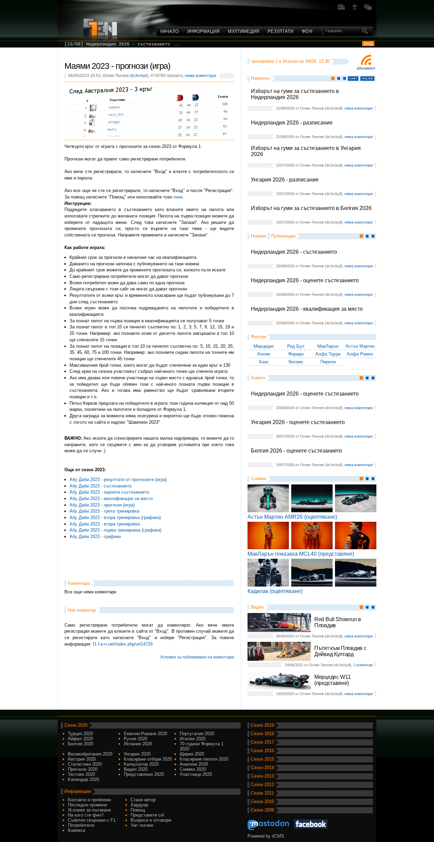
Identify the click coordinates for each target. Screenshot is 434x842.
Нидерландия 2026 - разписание (292, 123)
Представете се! (147, 815)
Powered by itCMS (266, 836)
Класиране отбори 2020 (148, 759)
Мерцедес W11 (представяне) (332, 680)
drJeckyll (139, 75)
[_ (67, 44)
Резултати (280, 31)
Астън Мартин (360, 346)
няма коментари (358, 108)
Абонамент (366, 68)
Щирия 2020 (192, 754)
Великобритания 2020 (90, 754)
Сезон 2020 (75, 725)
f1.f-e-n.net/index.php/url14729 (123, 644)
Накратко (260, 78)
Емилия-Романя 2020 (145, 733)
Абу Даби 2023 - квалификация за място (111, 498)
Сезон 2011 (262, 793)
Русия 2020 (135, 738)
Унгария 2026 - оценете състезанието (298, 422)
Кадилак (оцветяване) (275, 591)
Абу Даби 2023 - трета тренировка (104, 511)
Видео (257, 607)
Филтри (258, 336)
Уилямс (295, 361)
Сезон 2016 (262, 750)
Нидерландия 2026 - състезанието (294, 252)
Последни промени (87, 804)
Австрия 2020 (82, 759)
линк (178, 196)
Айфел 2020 (80, 738)
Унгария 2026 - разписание (285, 180)
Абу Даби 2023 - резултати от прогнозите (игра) (118, 479)
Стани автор (143, 799)
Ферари (295, 354)
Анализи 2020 (194, 764)
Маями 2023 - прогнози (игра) (117, 66)
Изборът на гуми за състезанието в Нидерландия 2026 (295, 94)
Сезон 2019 (262, 725)
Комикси (76, 830)
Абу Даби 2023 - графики (95, 536)
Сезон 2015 (262, 759)
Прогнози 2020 (82, 769)
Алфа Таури (327, 354)
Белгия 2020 (80, 743)
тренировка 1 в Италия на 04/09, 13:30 (290, 61)
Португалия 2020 (197, 733)
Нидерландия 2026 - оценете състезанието (305, 280)
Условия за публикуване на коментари (197, 657)
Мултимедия (243, 31)
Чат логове (142, 825)
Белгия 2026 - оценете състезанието (296, 451)
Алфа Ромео (360, 354)
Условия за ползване (89, 809)
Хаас (264, 361)
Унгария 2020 (137, 754)
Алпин (263, 354)
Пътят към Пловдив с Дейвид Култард (340, 651)
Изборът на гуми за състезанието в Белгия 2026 (311, 208)
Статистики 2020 (85, 764)
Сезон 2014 (262, 767)
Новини (258, 235)
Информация (203, 31)
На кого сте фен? (85, 815)
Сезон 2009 (262, 809)
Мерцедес (264, 346)
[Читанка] (368, 9)
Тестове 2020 (81, 774)
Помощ (138, 809)
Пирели (328, 361)
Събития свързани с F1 (92, 820)
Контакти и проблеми (89, 799)
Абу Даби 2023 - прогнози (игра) (102, 505)
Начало (169, 31)
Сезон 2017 (262, 742)
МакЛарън (327, 346)
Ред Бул (295, 346)
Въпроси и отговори (151, 820)
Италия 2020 (192, 738)
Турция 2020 (80, 733)
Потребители (81, 825)
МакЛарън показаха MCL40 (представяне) (301, 554)
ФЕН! (307, 31)
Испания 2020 (138, 743)
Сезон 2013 (262, 776)
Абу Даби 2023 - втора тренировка (105, 524)
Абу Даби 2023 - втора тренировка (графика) (115, 517)
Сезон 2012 (262, 784)
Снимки (258, 478)
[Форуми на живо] (341, 9)
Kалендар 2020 (83, 779)
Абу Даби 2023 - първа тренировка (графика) (115, 530)
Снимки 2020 (193, 769)
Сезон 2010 (262, 801)
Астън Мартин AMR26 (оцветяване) (292, 517)
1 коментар (363, 665)
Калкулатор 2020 (141, 764)
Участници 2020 (196, 774)
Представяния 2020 (144, 774)
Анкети (258, 377)
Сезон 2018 (262, 733)
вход (368, 43)
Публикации (283, 235)
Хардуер (139, 804)
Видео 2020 (135, 769)
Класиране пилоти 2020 (204, 759)
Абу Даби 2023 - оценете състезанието (109, 492)
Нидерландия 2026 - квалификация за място (307, 309)
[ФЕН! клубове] (355, 9)
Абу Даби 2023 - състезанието (101, 486)
